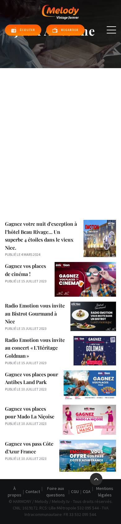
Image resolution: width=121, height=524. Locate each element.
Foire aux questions (55, 492)
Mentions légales (104, 492)
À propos (14, 492)
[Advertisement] (60, 131)
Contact (32, 491)
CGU (75, 491)
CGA (87, 491)
